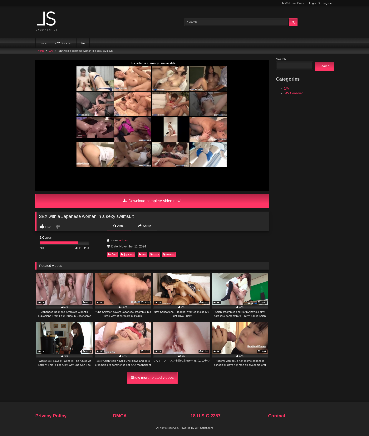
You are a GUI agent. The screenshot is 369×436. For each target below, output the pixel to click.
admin (123, 240)
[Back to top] (357, 424)
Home (43, 43)
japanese (129, 254)
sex (144, 254)
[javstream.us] (46, 21)
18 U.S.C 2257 (205, 415)
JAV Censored (63, 43)
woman (170, 254)
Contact (276, 415)
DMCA (120, 415)
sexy (156, 254)
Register (327, 3)
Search (281, 59)
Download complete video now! (154, 201)
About (121, 226)
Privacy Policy (50, 415)
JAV (83, 43)
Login (312, 3)
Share (146, 226)
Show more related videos (152, 378)
